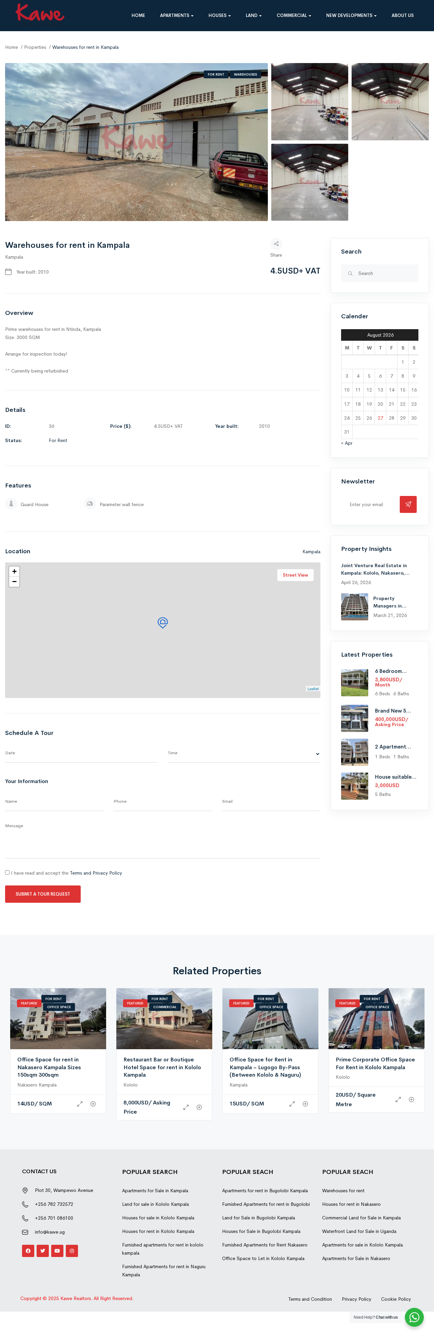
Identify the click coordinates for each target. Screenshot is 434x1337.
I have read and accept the (65, 873)
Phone (120, 801)
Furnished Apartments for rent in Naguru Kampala (163, 1270)
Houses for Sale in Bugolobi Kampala (261, 1231)
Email (227, 801)
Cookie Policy (396, 1299)
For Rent (216, 74)
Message (14, 826)
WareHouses (245, 74)
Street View (295, 575)
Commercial (292, 15)
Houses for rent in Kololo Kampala (158, 1231)
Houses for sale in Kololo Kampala (158, 1218)
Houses (218, 15)
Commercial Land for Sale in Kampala (361, 1218)
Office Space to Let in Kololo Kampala (263, 1258)
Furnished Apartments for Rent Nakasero (265, 1245)
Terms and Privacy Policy (96, 873)
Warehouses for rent (343, 1191)
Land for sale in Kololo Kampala (155, 1204)
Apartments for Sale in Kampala (155, 1191)
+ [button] (14, 571)
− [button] (14, 581)
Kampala (14, 257)
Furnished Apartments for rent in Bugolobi (266, 1204)
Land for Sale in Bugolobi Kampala (258, 1218)
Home (138, 15)
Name (11, 801)
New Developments (349, 15)
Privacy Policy (356, 1299)
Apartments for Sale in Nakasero (356, 1258)
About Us (403, 15)
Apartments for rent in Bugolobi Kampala (265, 1191)
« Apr (346, 443)
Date (10, 753)
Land (252, 15)
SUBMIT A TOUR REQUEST (43, 894)
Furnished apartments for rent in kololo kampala (162, 1249)
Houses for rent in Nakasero (351, 1204)
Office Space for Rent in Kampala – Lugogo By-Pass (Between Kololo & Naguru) (265, 1067)
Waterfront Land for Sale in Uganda (359, 1231)
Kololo (130, 1085)
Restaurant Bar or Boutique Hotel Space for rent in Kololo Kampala (162, 1067)
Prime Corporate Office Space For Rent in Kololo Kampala (375, 1063)
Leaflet (313, 688)
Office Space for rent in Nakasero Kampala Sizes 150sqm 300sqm (49, 1067)
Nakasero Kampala (37, 1085)
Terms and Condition (310, 1299)
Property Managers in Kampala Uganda (392, 605)
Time (172, 753)
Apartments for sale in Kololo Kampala (362, 1245)
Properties (35, 47)
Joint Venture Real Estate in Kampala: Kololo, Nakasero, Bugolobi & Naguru (374, 572)
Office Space (59, 1007)
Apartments (175, 15)
